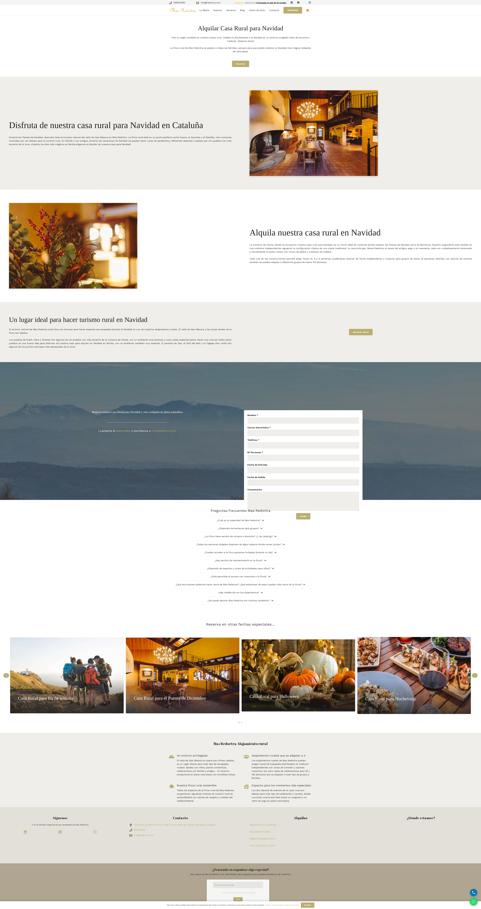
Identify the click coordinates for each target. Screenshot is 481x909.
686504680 (179, 2)
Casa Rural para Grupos (262, 845)
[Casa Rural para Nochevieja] (414, 675)
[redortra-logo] (183, 10)
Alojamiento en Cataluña (263, 824)
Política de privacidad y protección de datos (282, 905)
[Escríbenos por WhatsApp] (473, 901)
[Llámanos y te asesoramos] (473, 892)
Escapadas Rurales (260, 831)
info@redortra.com (211, 2)
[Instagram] (309, 2)
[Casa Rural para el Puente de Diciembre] (182, 675)
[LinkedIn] (291, 2)
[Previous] (6, 675)
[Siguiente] (475, 675)
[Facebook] (298, 2)
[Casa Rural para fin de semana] (67, 675)
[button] (210, 10)
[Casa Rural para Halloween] (298, 675)
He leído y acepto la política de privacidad (239, 893)
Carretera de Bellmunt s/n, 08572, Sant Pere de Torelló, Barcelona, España (174, 824)
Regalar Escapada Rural (262, 838)
